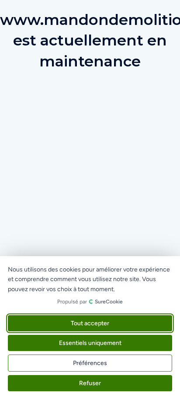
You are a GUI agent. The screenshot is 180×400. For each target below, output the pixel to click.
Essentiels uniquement (90, 343)
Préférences (90, 363)
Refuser (90, 383)
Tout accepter (90, 323)
